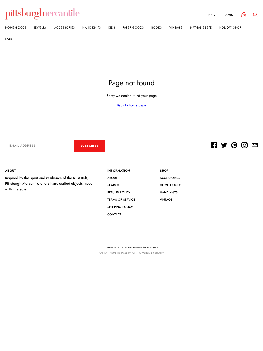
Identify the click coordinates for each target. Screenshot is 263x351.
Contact (114, 214)
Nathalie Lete (201, 27)
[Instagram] (244, 146)
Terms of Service (121, 199)
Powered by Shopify (151, 253)
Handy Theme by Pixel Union (117, 253)
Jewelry (40, 27)
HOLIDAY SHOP (230, 27)
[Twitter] (224, 146)
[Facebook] (214, 146)
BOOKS (156, 27)
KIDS (111, 27)
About (112, 178)
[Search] (255, 16)
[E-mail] (255, 146)
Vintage (175, 27)
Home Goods (15, 27)
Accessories (64, 27)
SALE (8, 38)
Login (229, 15)
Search (113, 185)
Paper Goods (133, 27)
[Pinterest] (234, 146)
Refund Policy (118, 192)
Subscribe (89, 146)
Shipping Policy (120, 207)
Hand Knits (91, 27)
